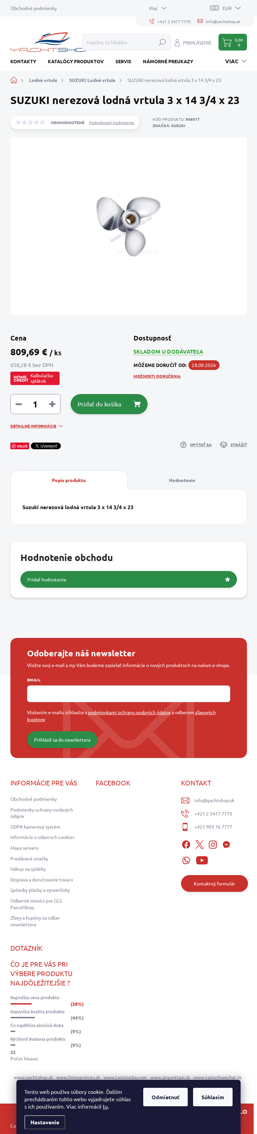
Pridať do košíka (99, 403)
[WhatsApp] (186, 859)
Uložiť (22, 446)
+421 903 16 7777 (213, 827)
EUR (227, 8)
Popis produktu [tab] (69, 480)
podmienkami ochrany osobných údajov (129, 712)
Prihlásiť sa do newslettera (62, 740)
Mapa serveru (24, 848)
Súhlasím (212, 1097)
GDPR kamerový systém (35, 827)
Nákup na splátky (28, 869)
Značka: (169, 125)
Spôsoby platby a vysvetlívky (40, 890)
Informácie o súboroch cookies (42, 837)
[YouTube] (201, 859)
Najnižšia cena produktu (35, 998)
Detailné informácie (33, 426)
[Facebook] (186, 844)
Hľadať (162, 42)
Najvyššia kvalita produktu (37, 1012)
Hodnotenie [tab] (182, 480)
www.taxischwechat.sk (217, 1077)
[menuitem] (25, 61)
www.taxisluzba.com (125, 1077)
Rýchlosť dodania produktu (38, 1039)
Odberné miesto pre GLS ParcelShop (36, 903)
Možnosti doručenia (157, 376)
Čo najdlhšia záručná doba (37, 1025)
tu (105, 1106)
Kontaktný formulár (214, 883)
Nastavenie (44, 1122)
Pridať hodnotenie (46, 579)
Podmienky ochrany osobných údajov (41, 813)
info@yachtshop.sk (214, 800)
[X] (199, 844)
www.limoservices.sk (78, 1077)
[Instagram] (213, 844)
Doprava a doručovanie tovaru (41, 879)
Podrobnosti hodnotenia (111, 122)
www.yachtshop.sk (33, 1077)
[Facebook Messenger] (226, 844)
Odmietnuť (165, 1097)
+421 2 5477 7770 (213, 814)
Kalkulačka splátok (41, 378)
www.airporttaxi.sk (170, 1077)
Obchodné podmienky (33, 8)
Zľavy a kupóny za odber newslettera (35, 921)
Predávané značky (29, 858)
